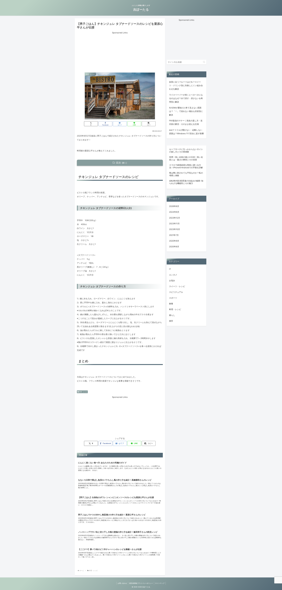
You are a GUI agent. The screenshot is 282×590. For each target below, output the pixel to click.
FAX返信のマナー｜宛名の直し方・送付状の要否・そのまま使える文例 (185, 122)
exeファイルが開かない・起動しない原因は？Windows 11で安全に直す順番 (186, 132)
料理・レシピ (83, 392)
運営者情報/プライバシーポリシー (141, 583)
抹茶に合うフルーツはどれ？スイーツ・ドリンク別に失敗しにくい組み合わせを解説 (186, 85)
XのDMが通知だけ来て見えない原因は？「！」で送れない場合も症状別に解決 (186, 111)
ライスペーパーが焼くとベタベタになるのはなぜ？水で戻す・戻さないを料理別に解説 (186, 98)
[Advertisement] (120, 50)
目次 (118, 162)
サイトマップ (159, 583)
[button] (149, 123)
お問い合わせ (122, 583)
